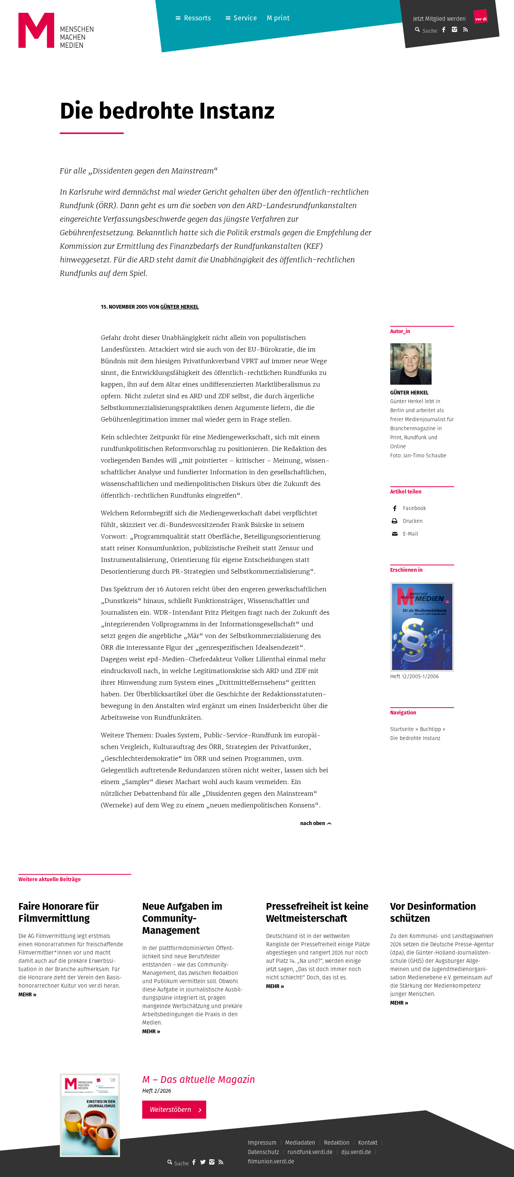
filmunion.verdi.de (271, 1161)
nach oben (312, 823)
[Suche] (169, 1161)
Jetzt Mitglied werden (439, 19)
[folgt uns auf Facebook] (193, 1161)
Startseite (402, 729)
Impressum (262, 1143)
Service (245, 18)
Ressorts (197, 18)
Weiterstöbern (170, 1109)
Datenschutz (263, 1152)
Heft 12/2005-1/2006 (414, 676)
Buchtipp (430, 729)
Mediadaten (300, 1143)
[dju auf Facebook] (443, 29)
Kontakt (367, 1143)
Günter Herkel (179, 307)
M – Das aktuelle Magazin (198, 1079)
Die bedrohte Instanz (415, 738)
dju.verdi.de (356, 1152)
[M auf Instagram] (454, 29)
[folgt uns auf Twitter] (202, 1161)
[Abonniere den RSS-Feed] (465, 29)
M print (278, 18)
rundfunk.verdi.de (310, 1152)
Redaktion (337, 1143)
